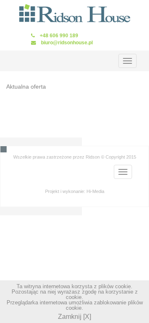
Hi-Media (95, 191)
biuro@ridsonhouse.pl (67, 42)
